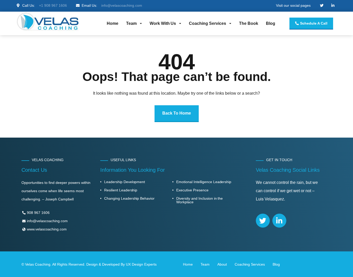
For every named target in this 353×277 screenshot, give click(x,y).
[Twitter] (263, 221)
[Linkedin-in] (279, 221)
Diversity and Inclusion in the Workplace (199, 200)
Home (112, 23)
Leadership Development (124, 182)
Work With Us (163, 23)
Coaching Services (207, 23)
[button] (134, 23)
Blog (270, 23)
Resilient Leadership (120, 190)
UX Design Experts (141, 264)
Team (131, 23)
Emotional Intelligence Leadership (203, 182)
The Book (248, 23)
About (222, 264)
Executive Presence (192, 190)
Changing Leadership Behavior (129, 198)
